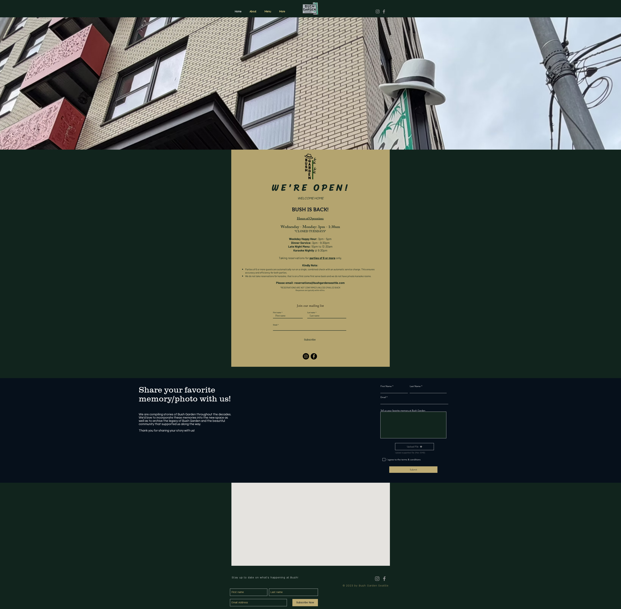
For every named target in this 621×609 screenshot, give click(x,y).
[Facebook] (384, 11)
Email (275, 325)
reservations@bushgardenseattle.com (319, 283)
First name (277, 312)
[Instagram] (377, 11)
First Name (386, 386)
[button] (414, 446)
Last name (311, 312)
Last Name (415, 386)
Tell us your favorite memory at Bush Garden (403, 410)
